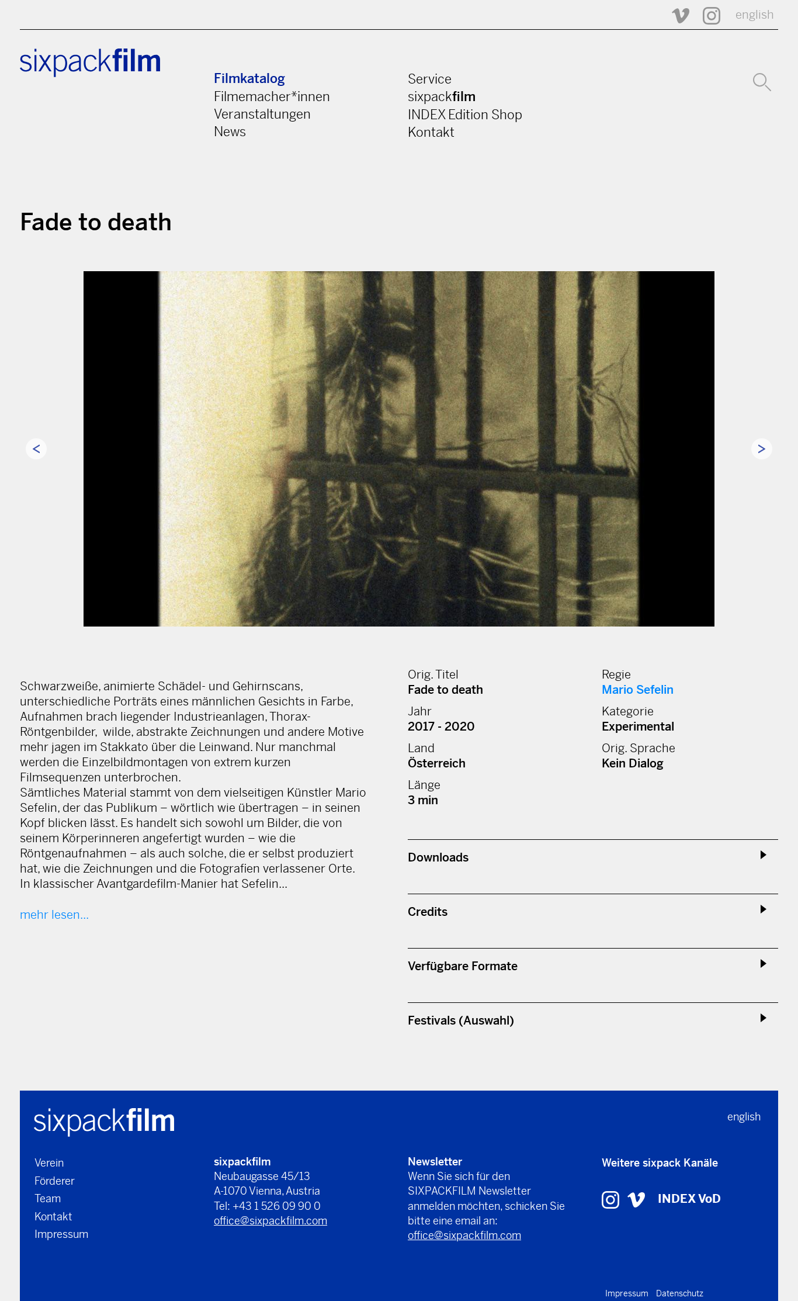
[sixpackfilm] (104, 1121)
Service (430, 79)
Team (47, 1198)
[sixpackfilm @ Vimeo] (675, 15)
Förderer (54, 1181)
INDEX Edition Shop (465, 114)
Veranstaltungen (262, 114)
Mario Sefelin (638, 690)
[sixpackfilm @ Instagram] (706, 15)
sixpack (442, 96)
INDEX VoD (689, 1199)
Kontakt (431, 132)
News (230, 131)
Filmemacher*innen (272, 96)
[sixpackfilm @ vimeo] (636, 1199)
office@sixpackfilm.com (270, 1220)
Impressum (61, 1234)
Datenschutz (679, 1293)
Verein (49, 1162)
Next (761, 448)
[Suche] (762, 80)
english (754, 15)
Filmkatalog (249, 78)
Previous (36, 448)
